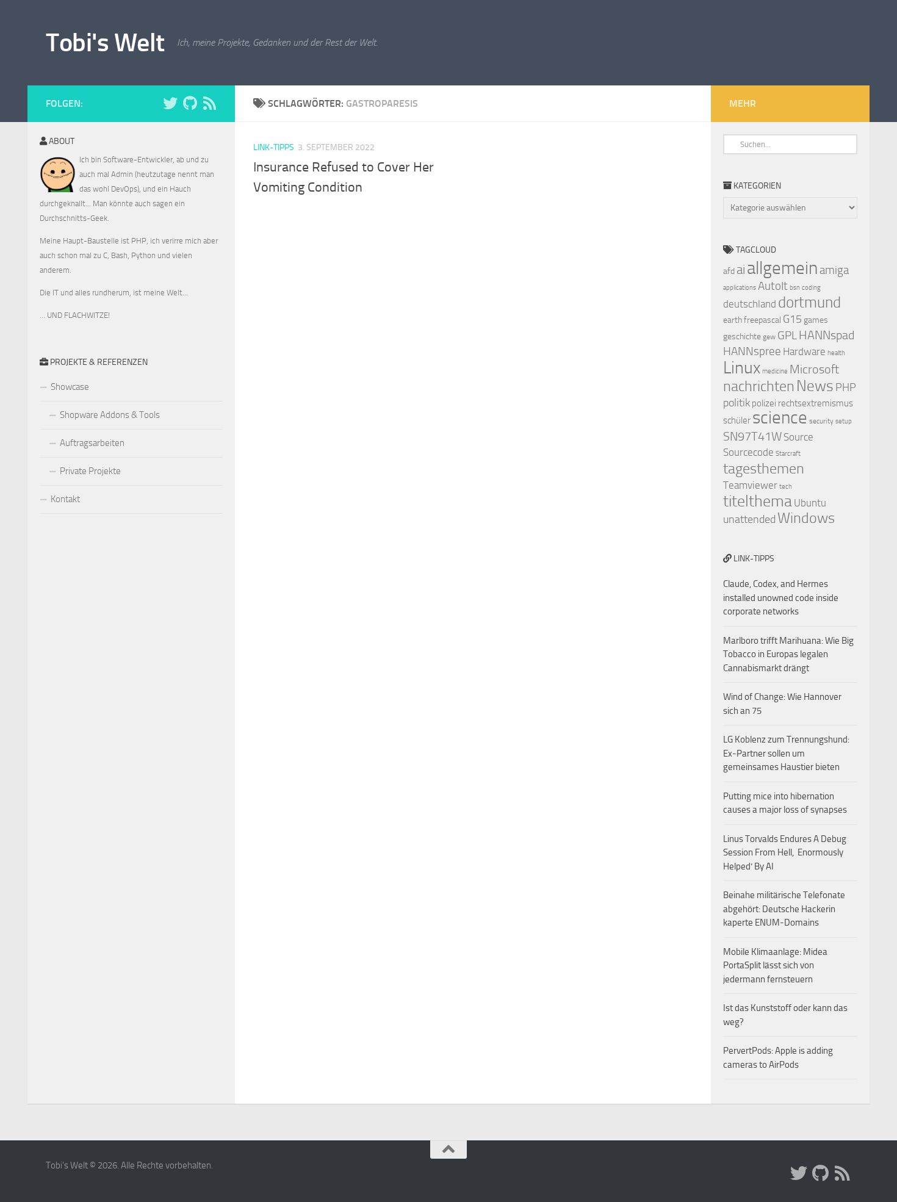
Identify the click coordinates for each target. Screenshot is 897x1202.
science (779, 417)
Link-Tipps (273, 147)
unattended (749, 519)
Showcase (70, 386)
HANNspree (752, 351)
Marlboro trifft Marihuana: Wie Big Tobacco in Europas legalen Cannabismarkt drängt (788, 654)
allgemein (782, 268)
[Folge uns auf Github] (189, 103)
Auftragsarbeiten (92, 442)
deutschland (749, 304)
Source (798, 437)
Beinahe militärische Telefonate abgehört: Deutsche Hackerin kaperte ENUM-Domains (784, 909)
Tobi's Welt (105, 42)
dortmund (809, 302)
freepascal (762, 320)
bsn (795, 288)
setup (843, 421)
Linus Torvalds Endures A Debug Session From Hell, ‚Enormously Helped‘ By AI (784, 852)
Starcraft (788, 454)
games (816, 320)
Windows (806, 518)
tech (785, 487)
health (836, 353)
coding (811, 288)
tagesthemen (763, 468)
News (815, 386)
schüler (737, 420)
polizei (764, 403)
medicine (775, 371)
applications (739, 288)
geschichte (742, 336)
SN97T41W (752, 436)
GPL (787, 335)
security (821, 421)
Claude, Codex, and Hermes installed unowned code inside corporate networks (780, 597)
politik (736, 402)
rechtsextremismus (815, 403)
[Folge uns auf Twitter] (170, 103)
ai (741, 269)
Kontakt (65, 499)
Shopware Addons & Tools (110, 414)
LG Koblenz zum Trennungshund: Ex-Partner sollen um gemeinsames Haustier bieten (786, 753)
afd (729, 271)
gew (769, 337)
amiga (834, 270)
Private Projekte (90, 471)
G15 (792, 319)
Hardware (804, 351)
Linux (741, 368)
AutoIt (773, 286)
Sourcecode (748, 452)
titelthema (757, 501)
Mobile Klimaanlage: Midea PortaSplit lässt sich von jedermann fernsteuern (775, 965)
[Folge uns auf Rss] (209, 103)
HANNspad (826, 335)
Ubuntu (810, 503)
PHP (845, 387)
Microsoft (814, 369)
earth (732, 320)
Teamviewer (750, 485)
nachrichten (758, 386)
